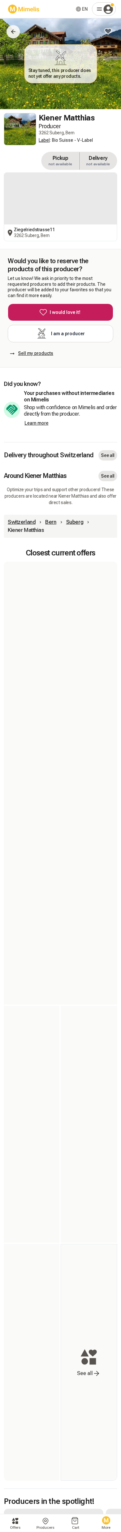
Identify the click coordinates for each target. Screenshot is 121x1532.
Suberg (74, 522)
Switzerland (21, 522)
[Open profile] (104, 9)
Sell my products (35, 353)
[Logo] (23, 9)
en (84, 9)
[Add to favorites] (108, 31)
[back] (13, 31)
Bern (50, 522)
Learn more (36, 423)
